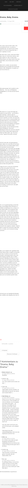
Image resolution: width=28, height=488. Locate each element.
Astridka (4, 449)
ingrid (3, 386)
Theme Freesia (19, 484)
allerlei (10, 343)
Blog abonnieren (8, 5)
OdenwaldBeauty (18, 5)
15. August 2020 (10, 21)
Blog (6, 1)
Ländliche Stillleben (13, 9)
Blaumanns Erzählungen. (13, 354)
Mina (3, 459)
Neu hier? (12, 1)
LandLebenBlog (3, 21)
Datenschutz (14, 486)
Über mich (18, 1)
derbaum (4, 378)
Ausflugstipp (4, 350)
